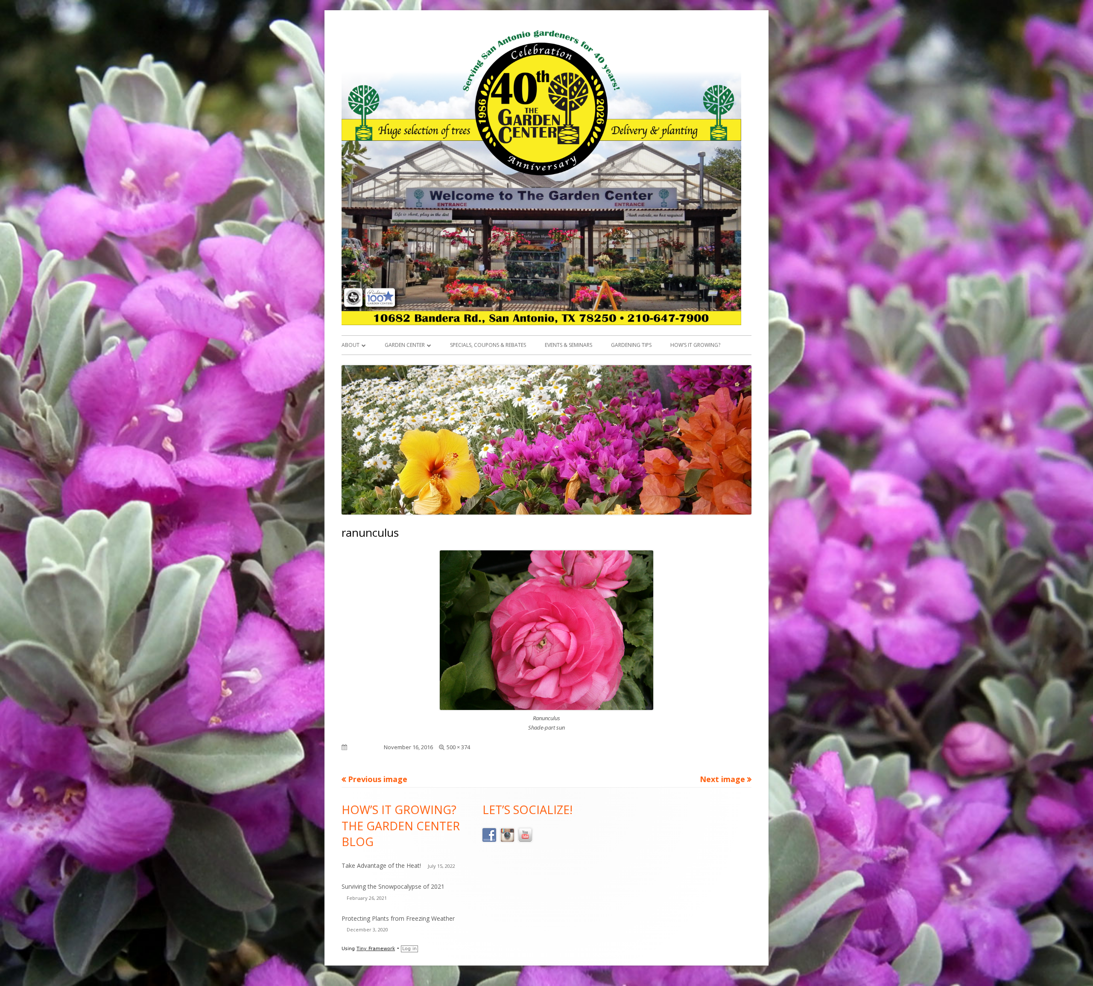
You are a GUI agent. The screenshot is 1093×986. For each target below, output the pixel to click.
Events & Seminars (568, 345)
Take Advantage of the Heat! (381, 865)
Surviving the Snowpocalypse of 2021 (393, 886)
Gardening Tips (631, 345)
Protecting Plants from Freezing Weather (398, 918)
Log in (409, 948)
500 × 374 (458, 747)
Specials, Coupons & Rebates (488, 345)
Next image (722, 779)
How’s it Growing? (695, 345)
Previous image (377, 779)
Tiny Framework (376, 948)
